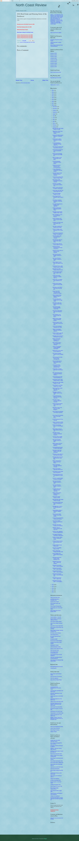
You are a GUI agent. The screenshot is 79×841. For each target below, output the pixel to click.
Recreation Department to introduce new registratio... (57, 205)
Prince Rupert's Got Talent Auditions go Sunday (58, 386)
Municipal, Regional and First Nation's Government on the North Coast (55, 704)
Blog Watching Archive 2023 (55, 77)
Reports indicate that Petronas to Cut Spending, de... (56, 339)
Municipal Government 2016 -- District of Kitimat (58, 566)
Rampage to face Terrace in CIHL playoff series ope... (58, 336)
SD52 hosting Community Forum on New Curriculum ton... (57, 358)
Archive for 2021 (53, 58)
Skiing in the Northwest (54, 778)
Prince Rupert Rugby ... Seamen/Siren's (54, 788)
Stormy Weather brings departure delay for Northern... (57, 296)
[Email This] (29, 40)
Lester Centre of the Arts (55, 728)
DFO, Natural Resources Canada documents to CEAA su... (57, 373)
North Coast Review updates (55, 32)
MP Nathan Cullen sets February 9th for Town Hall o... (57, 303)
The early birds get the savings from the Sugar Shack (57, 300)
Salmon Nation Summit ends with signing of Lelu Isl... (58, 263)
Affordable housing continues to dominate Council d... (57, 433)
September (55, 112)
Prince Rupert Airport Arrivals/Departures (54, 652)
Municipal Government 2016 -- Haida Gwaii (57, 578)
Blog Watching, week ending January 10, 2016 (58, 500)
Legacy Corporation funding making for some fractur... (58, 423)
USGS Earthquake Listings (55, 646)
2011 (53, 591)
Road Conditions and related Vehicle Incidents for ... (58, 554)
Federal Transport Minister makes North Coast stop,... (58, 404)
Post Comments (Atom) (25, 82)
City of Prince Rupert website (55, 621)
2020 (53, 97)
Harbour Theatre (53, 731)
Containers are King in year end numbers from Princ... (58, 223)
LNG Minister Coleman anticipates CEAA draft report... (57, 201)
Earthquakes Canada (54, 645)
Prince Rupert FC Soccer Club (56, 786)
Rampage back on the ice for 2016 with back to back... (57, 507)
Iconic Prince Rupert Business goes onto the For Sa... (57, 521)
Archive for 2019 (53, 61)
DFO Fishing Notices (54, 634)
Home (32, 80)
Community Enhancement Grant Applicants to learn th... (58, 475)
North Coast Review (31, 5)
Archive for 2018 (53, 63)
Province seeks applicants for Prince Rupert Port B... (58, 532)
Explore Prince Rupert (54, 601)
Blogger (45, 838)
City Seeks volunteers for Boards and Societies (57, 227)
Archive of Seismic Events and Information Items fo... (58, 542)
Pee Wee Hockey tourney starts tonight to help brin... (57, 272)
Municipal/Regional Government (56, 666)
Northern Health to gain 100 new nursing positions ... (58, 334)
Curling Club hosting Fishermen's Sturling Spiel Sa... (57, 276)
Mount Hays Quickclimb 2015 (56, 753)
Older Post (45, 80)
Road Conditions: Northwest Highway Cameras (55, 619)
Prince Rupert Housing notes (55, 606)
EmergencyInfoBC (53, 639)
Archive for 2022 (53, 56)
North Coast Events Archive (55, 72)
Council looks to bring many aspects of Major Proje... (58, 177)
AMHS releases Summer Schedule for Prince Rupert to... (57, 444)
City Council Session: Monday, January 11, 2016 (57, 482)
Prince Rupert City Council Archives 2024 (55, 611)
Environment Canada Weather (56, 640)
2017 (53, 103)
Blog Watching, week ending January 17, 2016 (58, 383)
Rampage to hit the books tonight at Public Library (57, 212)
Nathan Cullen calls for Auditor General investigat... (57, 493)
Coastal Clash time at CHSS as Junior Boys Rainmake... (57, 396)
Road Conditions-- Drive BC (55, 617)
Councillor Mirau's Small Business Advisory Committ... (57, 174)
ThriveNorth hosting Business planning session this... (56, 307)
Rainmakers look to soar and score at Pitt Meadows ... (57, 408)
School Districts (53, 668)
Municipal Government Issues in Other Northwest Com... (57, 558)
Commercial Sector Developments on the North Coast (55, 688)
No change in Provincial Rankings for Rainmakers (58, 535)
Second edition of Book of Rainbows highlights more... (57, 511)
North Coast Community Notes (56, 706)
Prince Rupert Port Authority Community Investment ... (58, 412)
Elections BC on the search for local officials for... (58, 351)
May (54, 119)
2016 (53, 105)
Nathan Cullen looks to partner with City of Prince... (57, 461)
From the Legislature (54, 678)
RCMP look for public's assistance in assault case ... (57, 140)
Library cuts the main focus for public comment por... (58, 188)
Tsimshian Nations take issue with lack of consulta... (57, 236)
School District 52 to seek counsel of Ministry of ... (57, 377)
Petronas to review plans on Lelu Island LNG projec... (58, 455)
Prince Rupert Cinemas (54, 729)
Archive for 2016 (53, 66)
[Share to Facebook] (32, 40)
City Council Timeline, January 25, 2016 (57, 194)
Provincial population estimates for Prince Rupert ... (57, 162)
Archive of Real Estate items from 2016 (27, 42)
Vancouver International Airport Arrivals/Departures (56, 658)
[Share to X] (31, 40)
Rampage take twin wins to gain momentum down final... (58, 457)
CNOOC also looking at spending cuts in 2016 (57, 327)
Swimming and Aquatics (55, 768)
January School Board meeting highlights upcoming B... (57, 347)
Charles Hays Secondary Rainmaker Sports (55, 741)
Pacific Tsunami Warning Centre (56, 648)
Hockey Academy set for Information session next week (58, 323)
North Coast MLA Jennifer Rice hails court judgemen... (57, 389)
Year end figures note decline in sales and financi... (57, 315)
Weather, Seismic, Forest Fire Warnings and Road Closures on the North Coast (56, 718)
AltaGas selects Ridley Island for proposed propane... (57, 319)
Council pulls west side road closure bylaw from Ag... (58, 191)
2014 (53, 586)
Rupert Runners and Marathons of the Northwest (56, 794)
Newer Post (19, 80)
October (54, 110)
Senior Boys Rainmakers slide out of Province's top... (57, 311)
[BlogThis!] (30, 40)
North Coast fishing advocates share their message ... (57, 465)
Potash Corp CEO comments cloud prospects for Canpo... (57, 292)
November (55, 108)
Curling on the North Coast (55, 784)
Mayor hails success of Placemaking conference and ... (58, 429)
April (54, 121)
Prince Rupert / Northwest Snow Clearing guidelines (56, 46)
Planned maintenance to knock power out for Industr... (57, 362)
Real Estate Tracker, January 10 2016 (56, 497)
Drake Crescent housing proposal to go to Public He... (57, 154)
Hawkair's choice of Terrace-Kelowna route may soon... (57, 528)
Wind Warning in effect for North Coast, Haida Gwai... (57, 240)
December (55, 106)
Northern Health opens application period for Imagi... (57, 208)
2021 (53, 95)
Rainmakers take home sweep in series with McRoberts (57, 451)
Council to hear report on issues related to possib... (58, 244)
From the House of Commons (56, 676)
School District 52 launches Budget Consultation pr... (58, 234)
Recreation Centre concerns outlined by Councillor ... (57, 400)
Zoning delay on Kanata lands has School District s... (58, 369)
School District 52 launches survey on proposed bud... (58, 150)
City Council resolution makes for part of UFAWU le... (58, 354)
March (54, 123)
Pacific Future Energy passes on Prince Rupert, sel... (58, 426)
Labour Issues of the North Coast (56, 701)
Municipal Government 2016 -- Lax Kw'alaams (57, 581)
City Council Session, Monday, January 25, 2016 (57, 255)
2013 (53, 588)
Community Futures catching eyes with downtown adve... (56, 366)
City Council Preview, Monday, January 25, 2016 (57, 259)
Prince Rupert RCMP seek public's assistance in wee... (58, 503)
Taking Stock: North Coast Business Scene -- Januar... (58, 132)
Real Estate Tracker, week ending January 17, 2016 (58, 380)
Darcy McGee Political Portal (55, 679)
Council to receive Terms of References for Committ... (58, 251)
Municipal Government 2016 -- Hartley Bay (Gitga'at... (57, 562)
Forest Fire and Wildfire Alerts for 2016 (57, 548)
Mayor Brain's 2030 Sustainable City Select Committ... (57, 180)
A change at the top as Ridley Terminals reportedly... (57, 489)
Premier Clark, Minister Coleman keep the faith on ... (57, 284)
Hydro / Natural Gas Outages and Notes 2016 (58, 551)
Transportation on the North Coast (56, 713)
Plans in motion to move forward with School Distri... (57, 158)
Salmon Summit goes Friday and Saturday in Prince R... (57, 330)
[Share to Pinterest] (33, 40)
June (54, 117)
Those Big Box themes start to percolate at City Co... (58, 147)
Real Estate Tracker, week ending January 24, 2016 (58, 267)
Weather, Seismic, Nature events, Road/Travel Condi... (57, 538)
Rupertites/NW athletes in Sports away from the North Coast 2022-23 (56, 798)
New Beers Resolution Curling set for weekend (57, 525)
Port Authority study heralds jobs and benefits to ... (58, 472)
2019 (53, 99)
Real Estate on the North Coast (56, 711)
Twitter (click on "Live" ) (54, 84)
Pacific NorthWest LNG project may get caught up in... (57, 219)
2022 (53, 94)
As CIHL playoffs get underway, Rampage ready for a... (57, 144)
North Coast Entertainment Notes (56, 726)
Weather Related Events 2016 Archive (57, 546)
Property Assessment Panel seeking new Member (58, 518)
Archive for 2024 (53, 53)
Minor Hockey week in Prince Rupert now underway (57, 343)
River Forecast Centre (54, 650)
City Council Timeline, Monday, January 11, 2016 (57, 440)
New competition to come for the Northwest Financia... (57, 215)
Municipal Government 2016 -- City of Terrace (57, 569)
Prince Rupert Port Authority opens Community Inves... (58, 416)
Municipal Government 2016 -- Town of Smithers (58, 572)
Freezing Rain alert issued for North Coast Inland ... (58, 448)
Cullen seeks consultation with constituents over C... (57, 280)
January (54, 126)
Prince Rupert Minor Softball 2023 (56, 762)
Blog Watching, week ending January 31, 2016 (58, 129)
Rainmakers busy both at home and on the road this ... (57, 288)
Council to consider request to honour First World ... (58, 479)
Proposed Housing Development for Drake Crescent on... (57, 247)
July (54, 115)
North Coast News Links (55, 597)
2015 (53, 584)
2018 (53, 101)
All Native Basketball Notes (55, 780)
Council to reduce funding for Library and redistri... (57, 437)
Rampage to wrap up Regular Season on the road (57, 393)
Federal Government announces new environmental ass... (57, 166)
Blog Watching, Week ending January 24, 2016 (58, 269)
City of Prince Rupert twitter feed (56, 625)
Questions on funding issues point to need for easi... (57, 184)
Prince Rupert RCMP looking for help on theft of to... (58, 197)
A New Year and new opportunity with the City (58, 469)
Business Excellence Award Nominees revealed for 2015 (58, 136)
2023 (53, 92)
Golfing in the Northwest (55, 796)
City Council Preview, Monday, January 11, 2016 (57, 486)
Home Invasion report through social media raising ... (57, 515)
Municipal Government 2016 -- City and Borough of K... (58, 574)
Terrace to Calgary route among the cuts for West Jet (58, 230)
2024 (53, 90)
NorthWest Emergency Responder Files (54, 600)
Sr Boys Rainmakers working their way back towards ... (57, 170)
